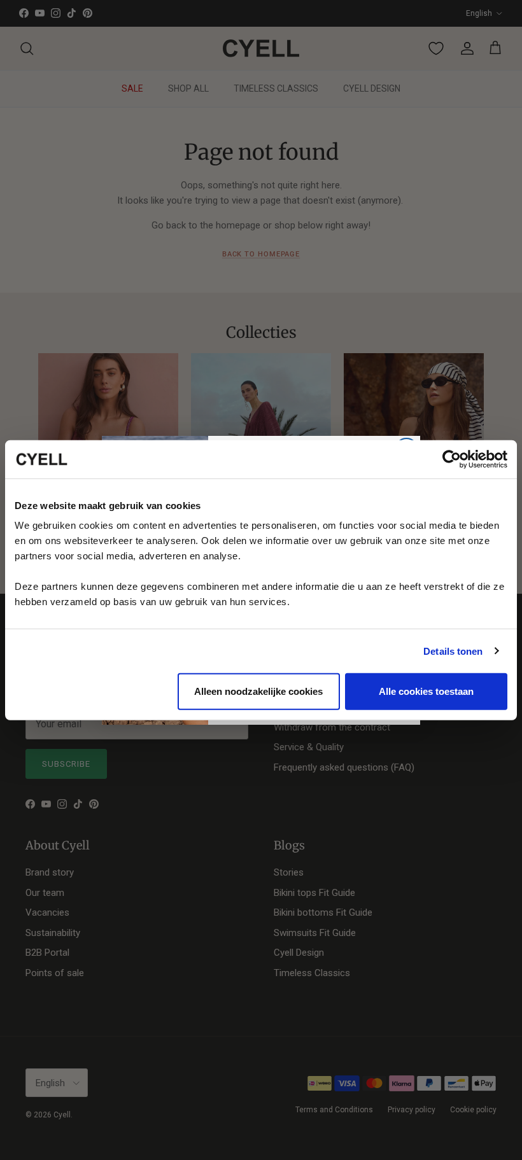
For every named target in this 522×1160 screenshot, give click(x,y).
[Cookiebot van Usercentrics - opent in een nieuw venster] (451, 458)
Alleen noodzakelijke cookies (258, 691)
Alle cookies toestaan (426, 691)
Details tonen (453, 650)
